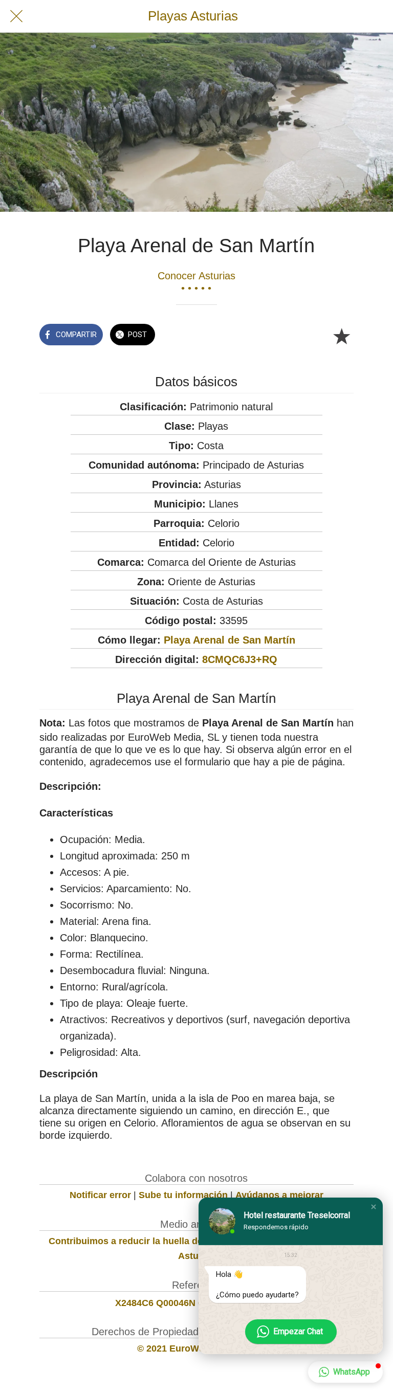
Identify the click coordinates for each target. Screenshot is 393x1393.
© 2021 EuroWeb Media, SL (196, 1348)
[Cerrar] (16, 16)
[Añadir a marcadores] (341, 335)
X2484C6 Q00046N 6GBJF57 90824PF (196, 1303)
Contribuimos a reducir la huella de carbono (145, 1241)
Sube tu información (183, 1195)
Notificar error (100, 1195)
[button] (373, 1207)
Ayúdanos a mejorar (279, 1195)
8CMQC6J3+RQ (239, 659)
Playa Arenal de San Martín (229, 640)
